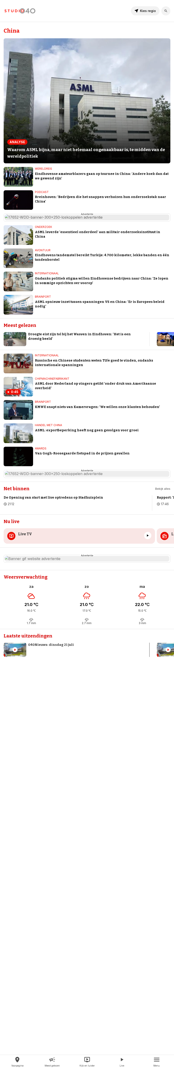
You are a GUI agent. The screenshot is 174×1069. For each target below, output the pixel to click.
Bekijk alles (162, 488)
